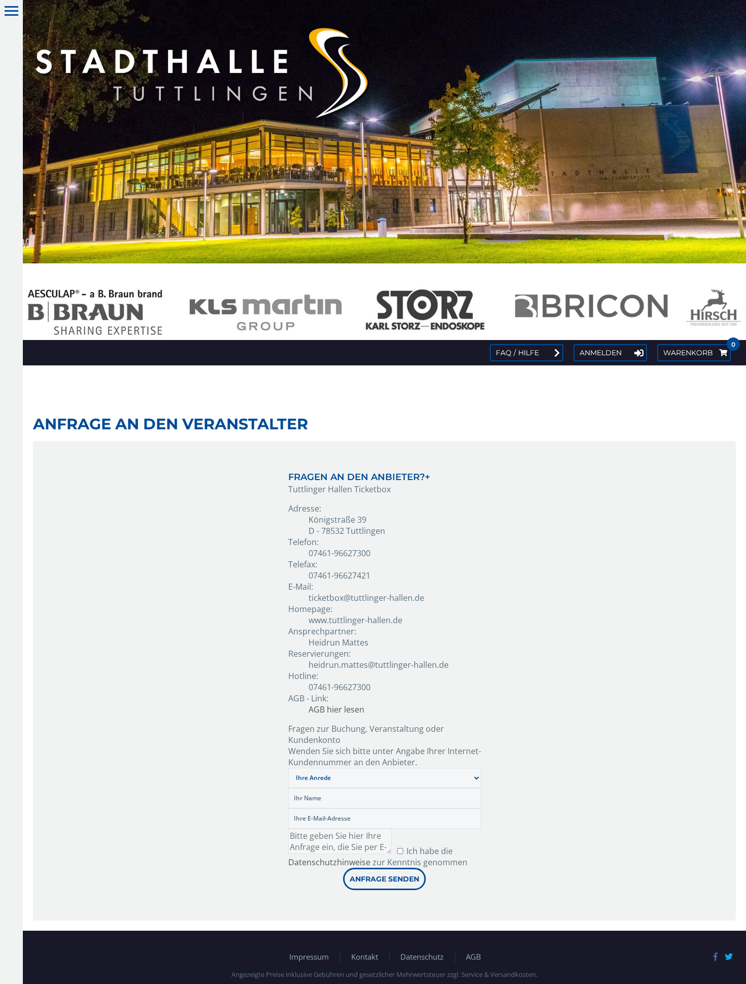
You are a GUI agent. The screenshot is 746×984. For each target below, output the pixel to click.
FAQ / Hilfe (517, 352)
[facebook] (715, 956)
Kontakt (364, 957)
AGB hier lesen (336, 709)
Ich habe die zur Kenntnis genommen (377, 856)
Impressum (309, 957)
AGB (473, 957)
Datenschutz (422, 957)
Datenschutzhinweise (329, 862)
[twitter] (728, 956)
